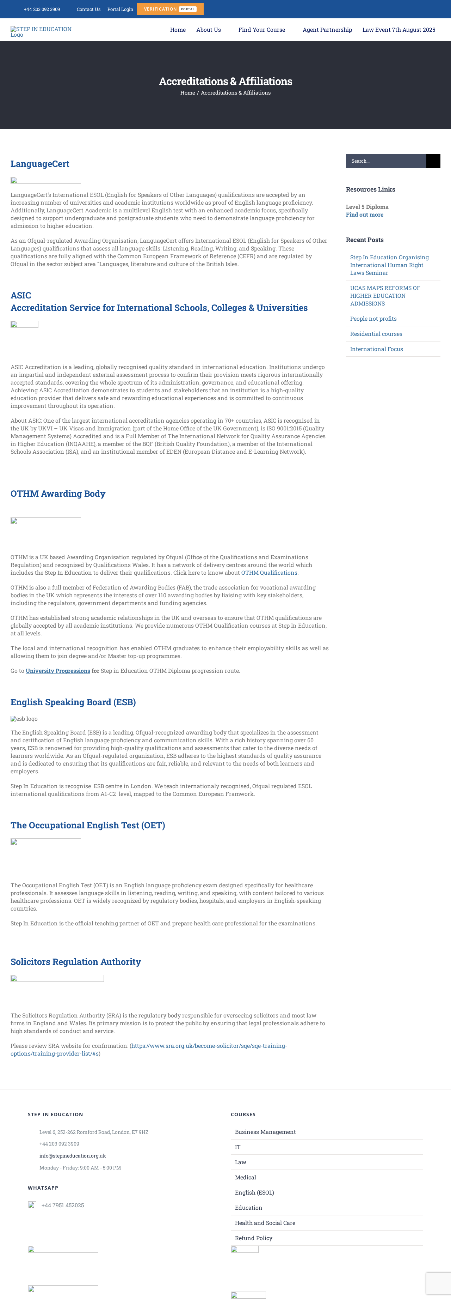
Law (240, 1162)
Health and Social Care (265, 1222)
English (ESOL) (254, 1192)
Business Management (265, 1131)
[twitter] (437, 9)
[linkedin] (426, 9)
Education (248, 1207)
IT (238, 1146)
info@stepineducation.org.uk (72, 1155)
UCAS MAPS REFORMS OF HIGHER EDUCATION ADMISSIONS (385, 295)
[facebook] (390, 9)
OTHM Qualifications (269, 572)
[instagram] (402, 9)
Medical (245, 1177)
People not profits (373, 318)
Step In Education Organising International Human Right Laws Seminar (389, 264)
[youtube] (414, 9)
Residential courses (376, 333)
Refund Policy (253, 1237)
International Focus (376, 348)
